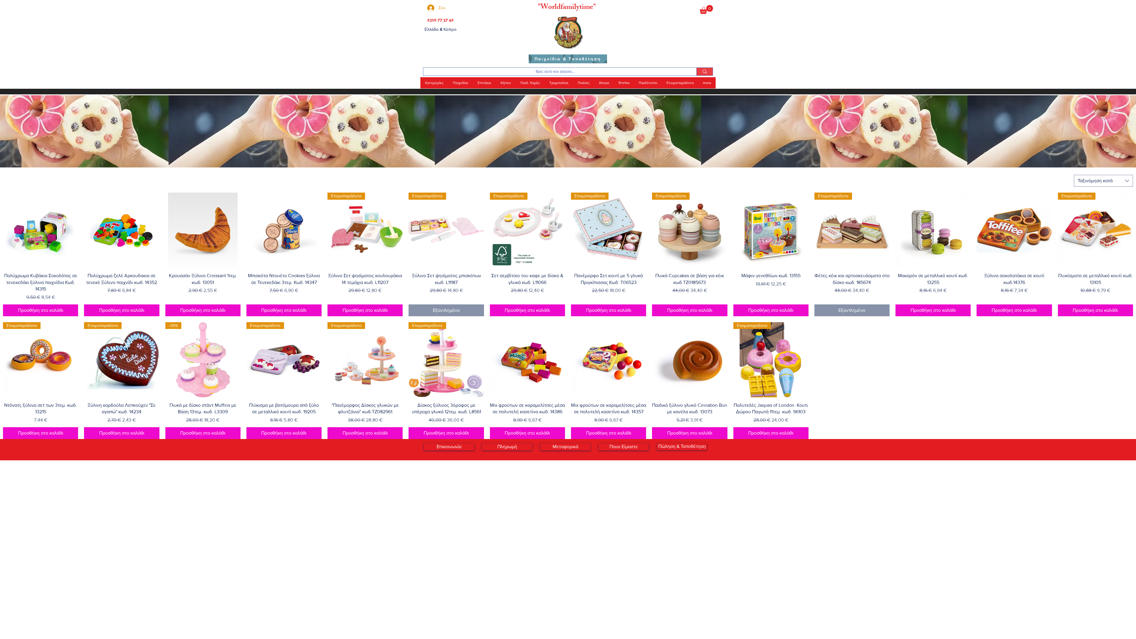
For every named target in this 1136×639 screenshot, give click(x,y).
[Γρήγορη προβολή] (40, 230)
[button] (706, 9)
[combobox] (1103, 181)
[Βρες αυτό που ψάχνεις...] (704, 71)
